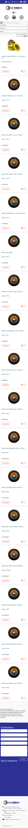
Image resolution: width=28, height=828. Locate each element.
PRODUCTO (14, 28)
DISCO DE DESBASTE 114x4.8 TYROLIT (13, 213)
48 (22, 36)
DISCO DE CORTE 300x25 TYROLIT (12, 487)
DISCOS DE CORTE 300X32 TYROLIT (12, 527)
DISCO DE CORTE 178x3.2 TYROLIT (12, 292)
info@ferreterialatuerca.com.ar (12, 819)
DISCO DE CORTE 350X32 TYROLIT (12, 605)
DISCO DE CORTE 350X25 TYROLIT (12, 566)
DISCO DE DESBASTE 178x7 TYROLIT (13, 331)
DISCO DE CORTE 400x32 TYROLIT (12, 644)
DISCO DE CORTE (7, 252)
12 (19, 36)
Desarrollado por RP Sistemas (7, 825)
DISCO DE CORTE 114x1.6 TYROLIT (12, 135)
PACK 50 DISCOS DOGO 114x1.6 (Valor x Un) (14, 57)
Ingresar (9, 1)
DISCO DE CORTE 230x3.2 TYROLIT (12, 409)
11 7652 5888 (7, 817)
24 (21, 36)
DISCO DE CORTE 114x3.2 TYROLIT (12, 174)
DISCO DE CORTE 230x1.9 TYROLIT (12, 370)
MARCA (14, 31)
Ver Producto (6, 71)
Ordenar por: (18, 34)
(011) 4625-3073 (8, 815)
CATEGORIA (14, 25)
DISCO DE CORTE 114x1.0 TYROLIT (12, 96)
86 (23, 36)
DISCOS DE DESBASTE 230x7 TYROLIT (13, 448)
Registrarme (16, 1)
